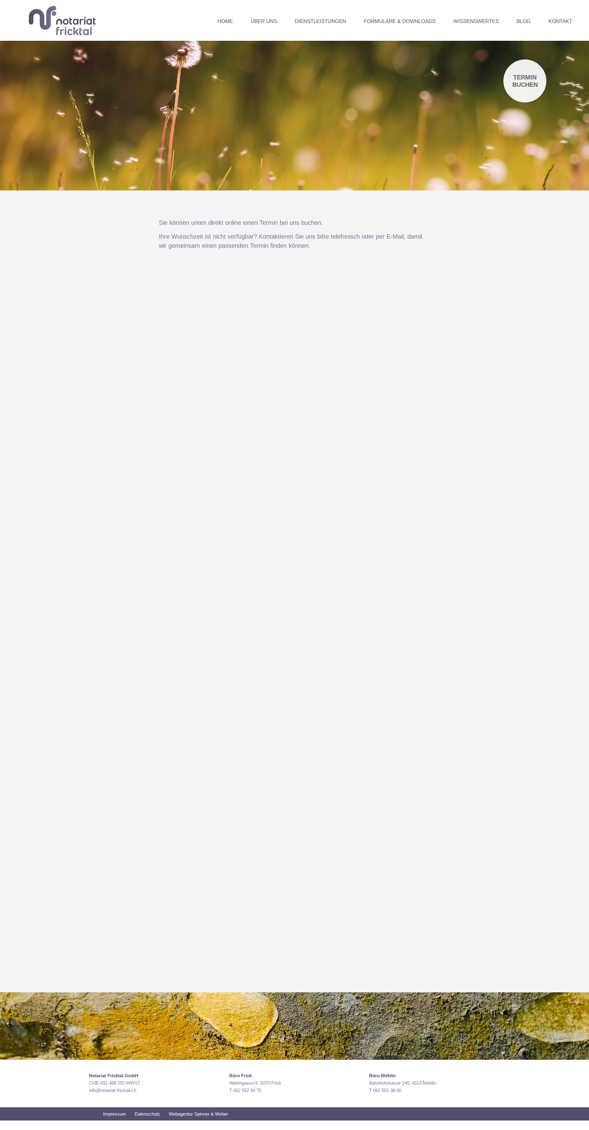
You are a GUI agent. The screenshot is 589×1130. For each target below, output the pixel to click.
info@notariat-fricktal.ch (112, 1090)
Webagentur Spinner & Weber (198, 1114)
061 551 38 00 (387, 1090)
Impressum (114, 1114)
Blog (524, 21)
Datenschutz (147, 1114)
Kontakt (560, 21)
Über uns (264, 21)
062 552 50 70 (247, 1090)
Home (225, 21)
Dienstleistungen (320, 21)
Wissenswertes (476, 21)
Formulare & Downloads (400, 21)
